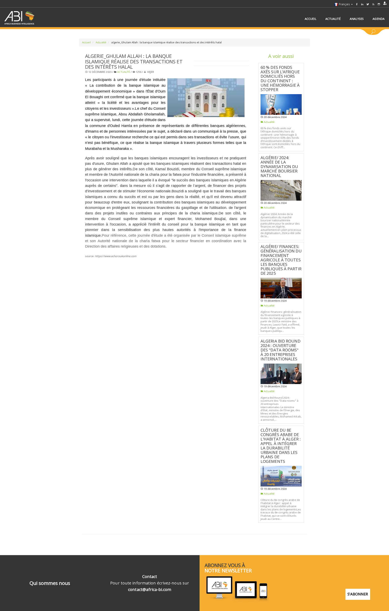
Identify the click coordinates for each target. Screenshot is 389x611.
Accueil (86, 42)
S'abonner (357, 594)
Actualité (100, 42)
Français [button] (344, 4)
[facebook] (356, 4)
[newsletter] (378, 4)
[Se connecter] (385, 3)
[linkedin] (362, 4)
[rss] (373, 4)
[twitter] (367, 4)
